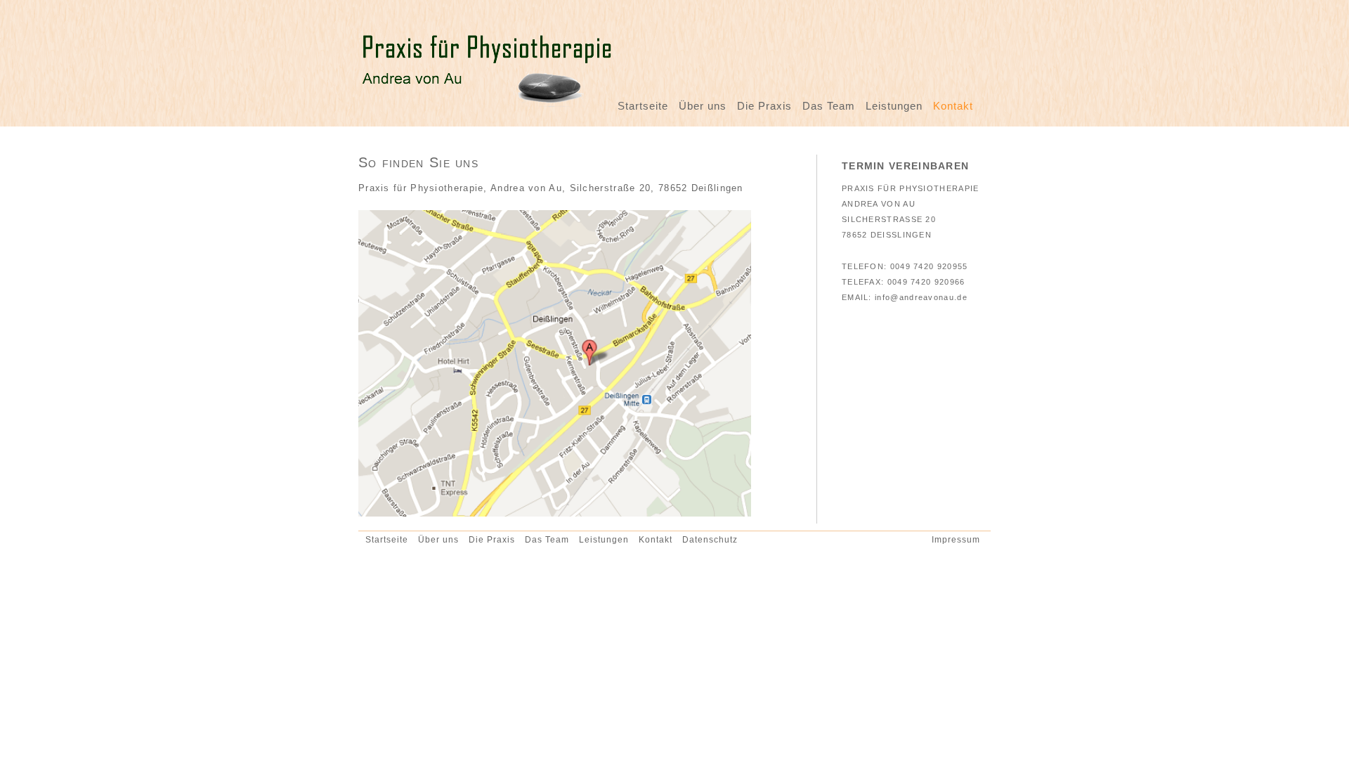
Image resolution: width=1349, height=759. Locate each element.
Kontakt (953, 106)
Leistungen (894, 106)
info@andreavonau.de (921, 297)
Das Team (828, 106)
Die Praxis (764, 106)
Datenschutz (710, 539)
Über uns (702, 106)
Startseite (643, 106)
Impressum (956, 539)
